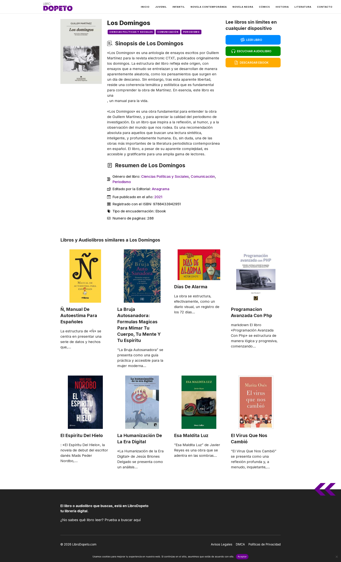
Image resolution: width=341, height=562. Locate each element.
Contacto (324, 6)
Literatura (302, 6)
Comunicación (167, 32)
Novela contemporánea (209, 6)
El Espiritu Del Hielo (81, 435)
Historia (282, 6)
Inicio (145, 6)
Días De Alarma (190, 286)
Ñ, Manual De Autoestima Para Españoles (78, 315)
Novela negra (242, 6)
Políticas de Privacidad (264, 544)
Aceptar (242, 556)
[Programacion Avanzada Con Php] (256, 276)
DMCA (240, 544)
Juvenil (161, 6)
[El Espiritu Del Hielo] (85, 402)
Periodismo (191, 32)
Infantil (178, 6)
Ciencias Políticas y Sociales (131, 32)
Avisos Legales (221, 544)
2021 (158, 197)
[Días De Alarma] (199, 264)
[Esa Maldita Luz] (199, 402)
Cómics (264, 6)
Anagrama (160, 189)
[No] (336, 556)
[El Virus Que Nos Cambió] (256, 402)
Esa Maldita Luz (191, 435)
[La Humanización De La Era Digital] (142, 402)
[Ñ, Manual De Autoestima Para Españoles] (85, 276)
